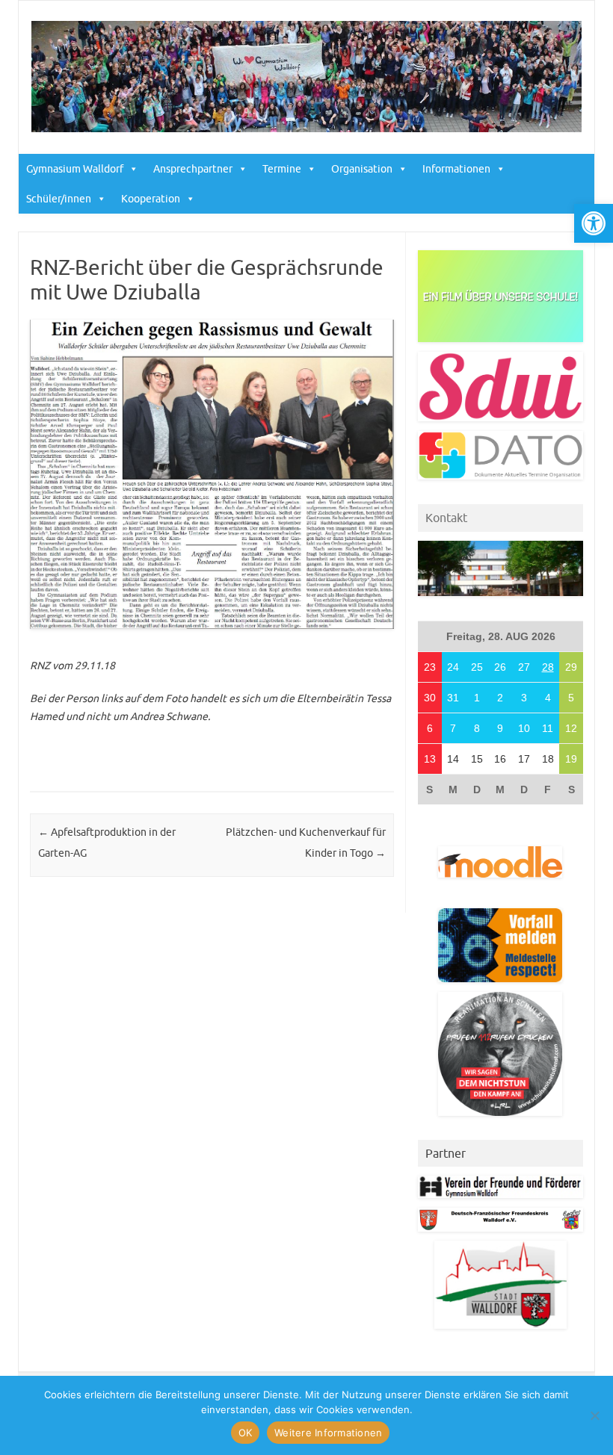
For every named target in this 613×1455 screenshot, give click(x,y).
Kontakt (446, 517)
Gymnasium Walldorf (74, 169)
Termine (281, 169)
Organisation (361, 169)
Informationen (456, 169)
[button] (593, 223)
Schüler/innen (58, 199)
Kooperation (150, 199)
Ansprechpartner (192, 169)
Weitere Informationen (328, 1433)
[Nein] (594, 1415)
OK (245, 1433)
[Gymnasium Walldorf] (306, 128)
